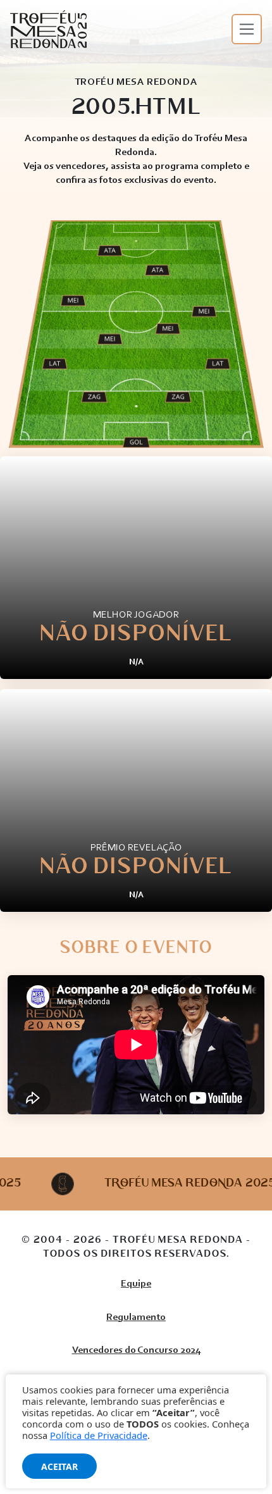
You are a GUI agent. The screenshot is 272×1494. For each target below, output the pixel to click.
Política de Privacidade (98, 1435)
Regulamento (136, 1317)
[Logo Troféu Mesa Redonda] (48, 29)
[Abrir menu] (247, 29)
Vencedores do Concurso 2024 (136, 1350)
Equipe (136, 1284)
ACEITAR (59, 1466)
